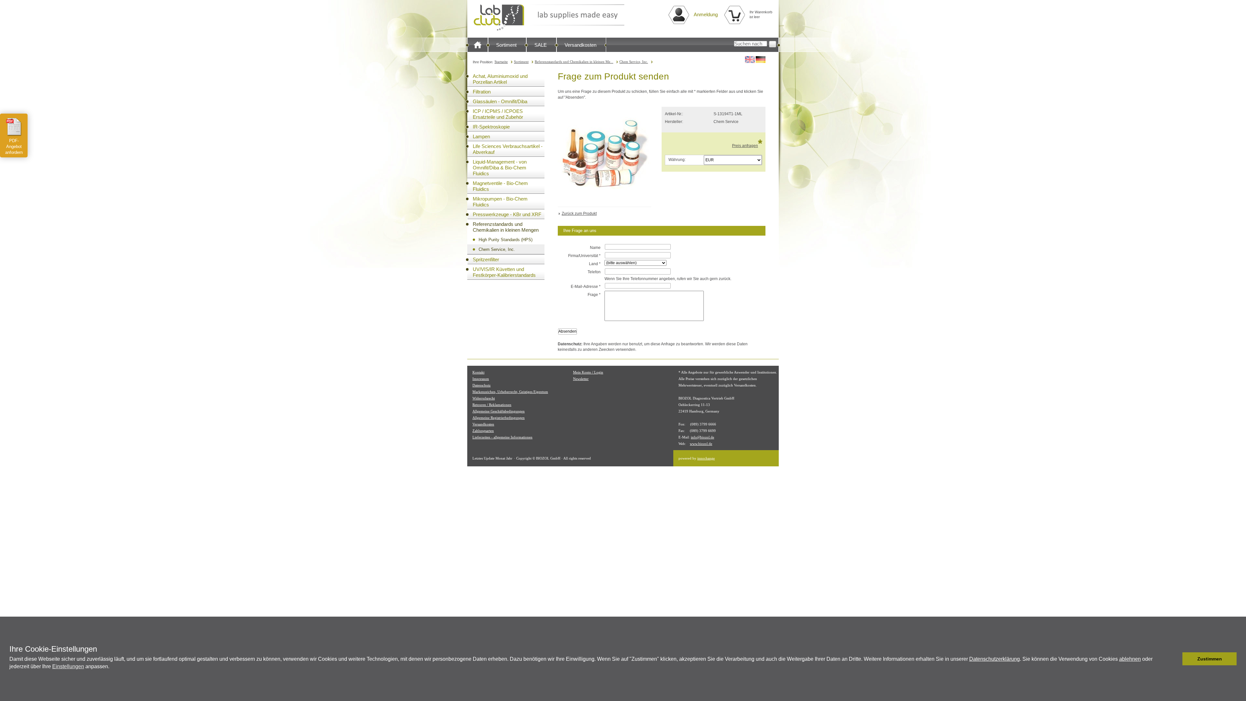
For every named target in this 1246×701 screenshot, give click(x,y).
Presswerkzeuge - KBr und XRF (507, 214)
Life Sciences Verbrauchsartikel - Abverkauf (508, 149)
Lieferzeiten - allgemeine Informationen (502, 437)
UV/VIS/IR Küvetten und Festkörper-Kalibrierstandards (504, 272)
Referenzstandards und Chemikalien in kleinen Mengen (506, 227)
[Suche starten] (772, 44)
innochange (706, 458)
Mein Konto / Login (588, 372)
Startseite (501, 62)
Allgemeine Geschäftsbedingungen (498, 411)
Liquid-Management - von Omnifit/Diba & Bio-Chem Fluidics (500, 167)
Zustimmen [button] (1209, 658)
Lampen (481, 136)
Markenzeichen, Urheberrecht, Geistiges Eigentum (510, 392)
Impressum (480, 379)
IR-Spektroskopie (491, 126)
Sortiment (506, 45)
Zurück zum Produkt (579, 213)
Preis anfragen (745, 145)
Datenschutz (481, 385)
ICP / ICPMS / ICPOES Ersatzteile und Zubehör (498, 114)
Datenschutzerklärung (994, 659)
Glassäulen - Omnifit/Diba (500, 101)
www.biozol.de (701, 444)
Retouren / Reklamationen (491, 405)
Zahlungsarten (483, 431)
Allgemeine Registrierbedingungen (498, 418)
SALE (540, 45)
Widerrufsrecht (483, 398)
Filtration (482, 91)
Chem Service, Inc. (633, 62)
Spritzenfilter (486, 259)
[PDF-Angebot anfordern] (14, 127)
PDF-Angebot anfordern (14, 146)
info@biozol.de (702, 437)
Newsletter (581, 379)
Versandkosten (580, 45)
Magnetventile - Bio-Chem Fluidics (500, 186)
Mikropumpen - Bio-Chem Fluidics (500, 201)
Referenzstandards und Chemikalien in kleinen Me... (574, 62)
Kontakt (478, 372)
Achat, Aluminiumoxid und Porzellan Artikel (500, 79)
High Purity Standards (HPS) (505, 239)
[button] (1175, 658)
